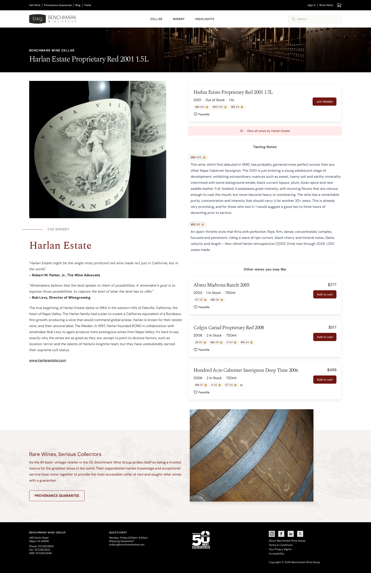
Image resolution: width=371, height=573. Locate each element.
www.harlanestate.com (47, 360)
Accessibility (276, 553)
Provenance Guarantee (58, 5)
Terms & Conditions (281, 545)
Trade (87, 5)
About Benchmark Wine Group (287, 540)
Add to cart (325, 294)
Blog (78, 5)
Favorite (204, 114)
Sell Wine (34, 5)
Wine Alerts (326, 5)
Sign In (312, 5)
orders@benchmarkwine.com (126, 544)
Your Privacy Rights (280, 549)
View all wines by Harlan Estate (268, 131)
